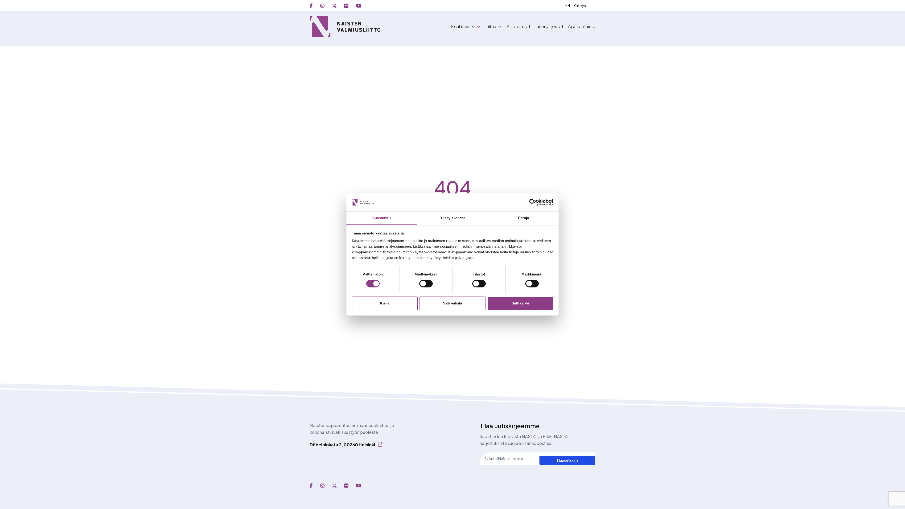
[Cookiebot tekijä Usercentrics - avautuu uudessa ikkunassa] (532, 202)
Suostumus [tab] (381, 218)
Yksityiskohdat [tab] (452, 218)
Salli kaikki (520, 303)
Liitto (490, 26)
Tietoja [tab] (523, 218)
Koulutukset (463, 26)
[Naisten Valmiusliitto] (345, 26)
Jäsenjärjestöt (549, 26)
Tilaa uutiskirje (567, 460)
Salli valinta (452, 303)
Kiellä (384, 303)
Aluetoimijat (518, 26)
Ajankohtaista (581, 26)
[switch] (426, 283)
